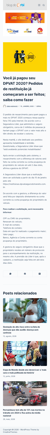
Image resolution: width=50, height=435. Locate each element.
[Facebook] (25, 274)
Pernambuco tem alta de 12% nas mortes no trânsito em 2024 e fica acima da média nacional (24, 413)
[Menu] (39, 5)
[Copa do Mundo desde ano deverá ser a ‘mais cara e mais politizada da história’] (25, 353)
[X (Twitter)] (39, 274)
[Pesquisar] (44, 5)
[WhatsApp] (10, 274)
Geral (38, 106)
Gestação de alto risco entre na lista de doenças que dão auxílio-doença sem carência (21, 330)
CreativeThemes (10, 432)
